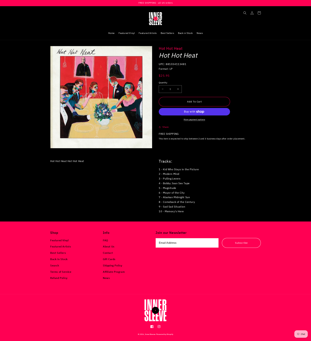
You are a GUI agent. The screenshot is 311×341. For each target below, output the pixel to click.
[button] (244, 13)
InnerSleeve (150, 334)
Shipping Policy (112, 265)
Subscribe (241, 242)
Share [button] (165, 127)
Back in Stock (59, 259)
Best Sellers (58, 252)
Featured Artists (60, 246)
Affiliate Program (114, 271)
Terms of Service (60, 271)
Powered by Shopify (164, 334)
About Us (109, 246)
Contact (108, 252)
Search (54, 265)
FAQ (105, 240)
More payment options (194, 119)
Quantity (163, 82)
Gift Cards (109, 259)
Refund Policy (59, 278)
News (106, 278)
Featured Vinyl (59, 240)
